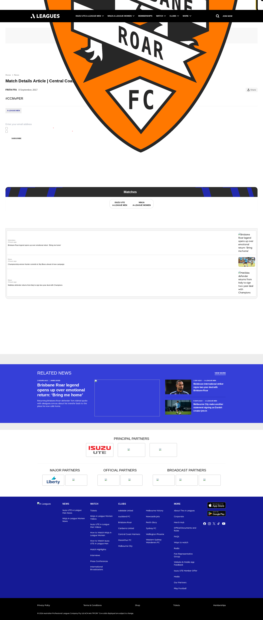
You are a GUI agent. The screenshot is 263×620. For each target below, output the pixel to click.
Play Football (180, 588)
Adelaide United (125, 510)
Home (8, 75)
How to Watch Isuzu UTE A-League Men (99, 542)
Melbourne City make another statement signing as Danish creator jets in (208, 407)
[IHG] (131, 480)
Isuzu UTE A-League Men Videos (99, 525)
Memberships (145, 16)
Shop (137, 605)
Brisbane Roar (125, 522)
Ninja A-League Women (120, 16)
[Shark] (163, 450)
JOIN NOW (227, 16)
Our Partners (180, 582)
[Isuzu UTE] (99, 450)
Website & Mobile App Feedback (184, 563)
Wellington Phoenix (155, 534)
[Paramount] (187, 480)
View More (220, 373)
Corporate (179, 516)
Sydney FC (151, 528)
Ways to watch (181, 542)
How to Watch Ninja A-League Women (101, 533)
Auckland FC (124, 516)
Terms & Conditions (92, 605)
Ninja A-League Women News (73, 519)
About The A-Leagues (184, 510)
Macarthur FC (124, 540)
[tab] (119, 203)
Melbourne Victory (154, 510)
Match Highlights (98, 549)
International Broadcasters (96, 568)
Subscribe (16, 138)
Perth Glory (151, 522)
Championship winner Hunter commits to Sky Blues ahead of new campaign (36, 264)
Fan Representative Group (183, 555)
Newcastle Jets (153, 516)
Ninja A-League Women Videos (101, 517)
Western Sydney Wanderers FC (153, 541)
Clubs (173, 16)
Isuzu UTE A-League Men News (72, 511)
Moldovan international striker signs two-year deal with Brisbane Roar (208, 387)
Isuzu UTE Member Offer (185, 570)
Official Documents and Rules (185, 529)
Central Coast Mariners (129, 534)
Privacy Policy (28, 128)
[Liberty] (53, 480)
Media (177, 576)
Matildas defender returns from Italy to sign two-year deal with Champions (35, 285)
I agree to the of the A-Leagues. (31, 128)
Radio (176, 548)
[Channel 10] (164, 480)
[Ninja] (131, 450)
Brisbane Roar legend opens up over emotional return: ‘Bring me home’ (34, 245)
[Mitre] (108, 480)
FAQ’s (176, 536)
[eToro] (76, 480)
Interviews (95, 555)
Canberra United (126, 528)
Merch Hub (179, 522)
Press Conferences (99, 561)
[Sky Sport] (210, 480)
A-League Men (13, 111)
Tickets (93, 510)
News (16, 75)
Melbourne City (125, 546)
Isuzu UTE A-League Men (88, 16)
